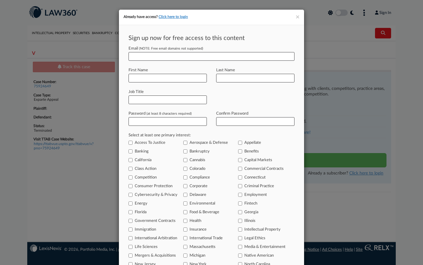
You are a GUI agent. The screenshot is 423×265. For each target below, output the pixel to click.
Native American (259, 256)
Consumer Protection (153, 186)
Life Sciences (146, 247)
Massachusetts (203, 247)
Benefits (251, 151)
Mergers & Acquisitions (155, 256)
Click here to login (173, 17)
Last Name (225, 70)
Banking (142, 151)
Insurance (198, 229)
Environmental (202, 203)
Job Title (136, 92)
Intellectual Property (262, 229)
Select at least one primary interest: (160, 135)
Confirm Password (232, 114)
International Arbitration (156, 238)
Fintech (250, 203)
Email (166, 48)
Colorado (197, 169)
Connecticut (255, 177)
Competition (146, 177)
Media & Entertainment (265, 247)
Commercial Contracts (264, 169)
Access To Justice (150, 143)
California (143, 160)
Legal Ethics (254, 238)
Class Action (145, 169)
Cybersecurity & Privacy (156, 195)
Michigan (197, 256)
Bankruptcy (200, 151)
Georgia (251, 212)
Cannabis (197, 160)
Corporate (198, 186)
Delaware (198, 195)
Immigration (145, 229)
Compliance (200, 177)
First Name (138, 70)
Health (195, 221)
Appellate (252, 143)
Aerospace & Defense (209, 143)
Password (160, 114)
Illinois (249, 221)
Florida (140, 212)
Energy (141, 203)
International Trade (206, 238)
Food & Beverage (204, 212)
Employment (255, 195)
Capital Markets (258, 160)
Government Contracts (155, 221)
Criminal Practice (259, 186)
